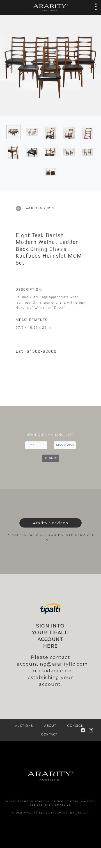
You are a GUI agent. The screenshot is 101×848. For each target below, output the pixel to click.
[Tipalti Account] (50, 608)
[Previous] (25, 65)
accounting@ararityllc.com (52, 664)
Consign (75, 726)
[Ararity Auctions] (50, 7)
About (50, 726)
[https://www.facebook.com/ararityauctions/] (83, 730)
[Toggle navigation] (94, 6)
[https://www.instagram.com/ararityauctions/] (91, 730)
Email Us (63, 804)
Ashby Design (76, 812)
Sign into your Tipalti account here (50, 636)
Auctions (24, 726)
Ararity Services (50, 523)
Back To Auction (39, 208)
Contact (49, 734)
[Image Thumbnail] (13, 132)
